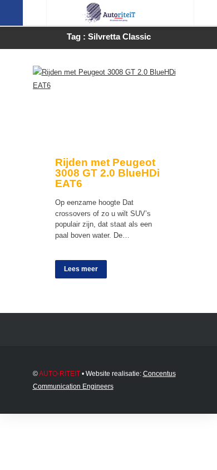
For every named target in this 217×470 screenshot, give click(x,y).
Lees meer (81, 269)
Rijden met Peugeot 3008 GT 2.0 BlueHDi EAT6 (107, 172)
